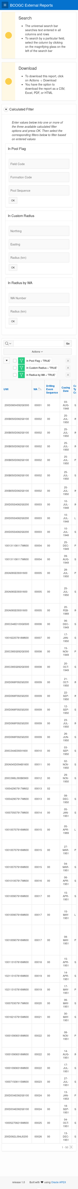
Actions (36, 351)
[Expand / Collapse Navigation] (5, 5)
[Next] (71, 1147)
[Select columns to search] (9, 343)
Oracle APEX (58, 1182)
